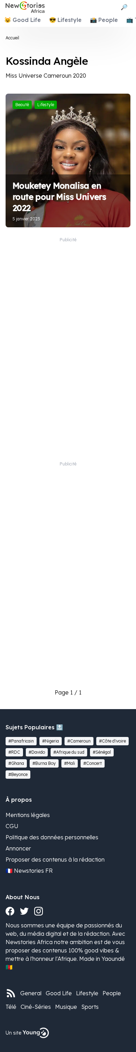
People (112, 993)
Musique (66, 1006)
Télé (11, 1006)
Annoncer (18, 848)
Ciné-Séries (36, 1006)
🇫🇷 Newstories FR (29, 870)
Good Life (59, 993)
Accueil (12, 37)
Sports (90, 1006)
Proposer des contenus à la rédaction (55, 859)
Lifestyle (87, 993)
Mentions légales (28, 814)
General (30, 993)
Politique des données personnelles (52, 837)
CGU (12, 826)
